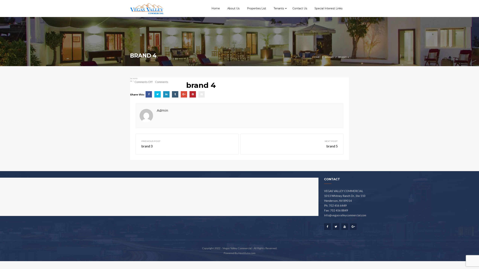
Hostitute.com (246, 253)
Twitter (336, 226)
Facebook (327, 227)
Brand (329, 57)
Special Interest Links (328, 8)
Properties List (256, 8)
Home (215, 8)
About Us (233, 8)
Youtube (344, 226)
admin (162, 111)
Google (353, 226)
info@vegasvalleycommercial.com (345, 215)
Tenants (279, 8)
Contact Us (299, 8)
